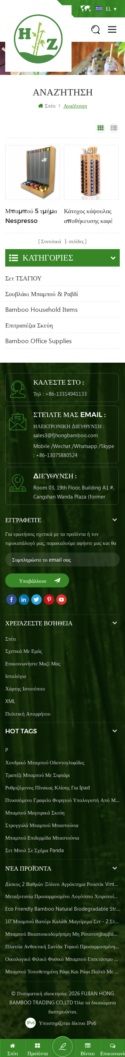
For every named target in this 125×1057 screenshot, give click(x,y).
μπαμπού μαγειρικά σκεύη (35, 812)
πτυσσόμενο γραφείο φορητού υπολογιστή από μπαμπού (62, 799)
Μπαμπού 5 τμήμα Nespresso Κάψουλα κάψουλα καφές (31, 216)
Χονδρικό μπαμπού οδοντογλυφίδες (44, 762)
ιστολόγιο (15, 675)
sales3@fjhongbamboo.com (65, 435)
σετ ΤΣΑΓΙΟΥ (23, 278)
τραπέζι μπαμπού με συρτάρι (37, 774)
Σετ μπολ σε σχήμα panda (34, 850)
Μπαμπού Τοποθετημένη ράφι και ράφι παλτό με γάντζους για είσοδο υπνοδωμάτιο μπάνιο (62, 971)
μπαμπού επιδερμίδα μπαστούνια (42, 837)
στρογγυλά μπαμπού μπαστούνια (41, 824)
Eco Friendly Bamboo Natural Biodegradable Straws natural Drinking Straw (62, 908)
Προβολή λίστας (114, 128)
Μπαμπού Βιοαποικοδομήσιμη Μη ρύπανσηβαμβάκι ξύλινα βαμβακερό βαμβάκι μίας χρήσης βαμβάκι (62, 933)
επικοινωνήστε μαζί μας (32, 663)
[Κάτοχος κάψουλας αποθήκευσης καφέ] (91, 172)
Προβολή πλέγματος (100, 128)
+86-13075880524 (56, 455)
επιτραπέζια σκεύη (29, 325)
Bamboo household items (41, 309)
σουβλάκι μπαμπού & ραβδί (41, 294)
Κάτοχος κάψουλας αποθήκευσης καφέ (88, 216)
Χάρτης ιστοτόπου (25, 688)
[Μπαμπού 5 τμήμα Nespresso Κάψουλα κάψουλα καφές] (32, 172)
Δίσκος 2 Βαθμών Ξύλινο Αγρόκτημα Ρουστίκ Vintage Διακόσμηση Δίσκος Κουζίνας (62, 883)
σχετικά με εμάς (23, 650)
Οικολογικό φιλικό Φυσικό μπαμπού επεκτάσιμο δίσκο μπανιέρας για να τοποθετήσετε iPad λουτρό (62, 958)
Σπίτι (50, 105)
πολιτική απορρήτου (27, 713)
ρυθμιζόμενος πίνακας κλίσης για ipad (47, 787)
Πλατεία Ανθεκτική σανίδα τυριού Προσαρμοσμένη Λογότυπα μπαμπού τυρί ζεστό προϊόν (62, 946)
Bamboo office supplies (38, 341)
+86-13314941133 (66, 393)
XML (10, 700)
